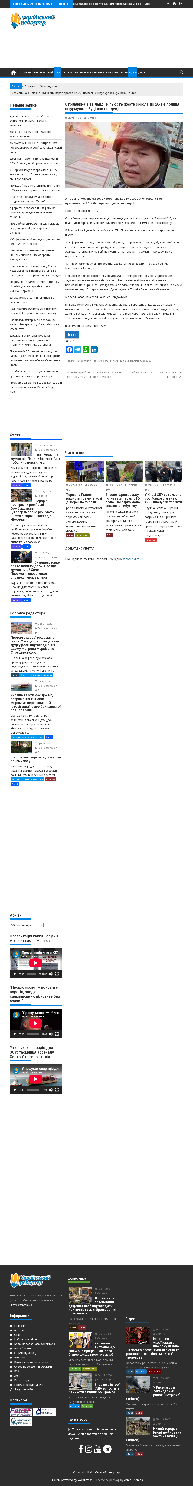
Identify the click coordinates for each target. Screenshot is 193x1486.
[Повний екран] (57, 974)
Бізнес (73, 1327)
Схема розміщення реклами (32, 1366)
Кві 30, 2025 (153, 485)
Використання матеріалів (30, 1362)
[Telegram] (108, 1451)
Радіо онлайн (23, 1389)
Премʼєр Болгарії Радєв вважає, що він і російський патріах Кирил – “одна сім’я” (36, 387)
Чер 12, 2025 (115, 485)
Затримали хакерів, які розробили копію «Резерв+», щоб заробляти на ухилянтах (34, 324)
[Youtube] (98, 1451)
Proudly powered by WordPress (71, 1480)
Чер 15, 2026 (163, 1329)
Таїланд (124, 360)
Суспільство (70, 72)
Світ (57, 72)
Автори (18, 1330)
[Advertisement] (129, 38)
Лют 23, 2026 (76, 485)
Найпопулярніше (25, 1339)
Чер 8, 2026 (44, 491)
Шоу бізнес (154, 1371)
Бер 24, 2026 (45, 623)
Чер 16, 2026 (45, 445)
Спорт (123, 72)
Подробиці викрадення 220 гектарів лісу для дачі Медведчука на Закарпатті (34, 228)
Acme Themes (133, 1480)
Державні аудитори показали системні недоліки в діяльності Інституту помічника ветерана (30, 340)
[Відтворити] (15, 974)
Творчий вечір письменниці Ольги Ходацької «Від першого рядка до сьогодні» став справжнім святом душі (35, 270)
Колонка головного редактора (36, 674)
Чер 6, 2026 (44, 553)
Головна (19, 1325)
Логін (17, 1375)
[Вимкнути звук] (51, 974)
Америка (74, 1406)
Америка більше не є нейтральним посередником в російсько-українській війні (36, 147)
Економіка (97, 72)
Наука (84, 72)
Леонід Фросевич (47, 450)
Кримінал (150, 539)
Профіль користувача (28, 1384)
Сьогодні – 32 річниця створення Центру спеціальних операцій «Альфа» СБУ (32, 254)
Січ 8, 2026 (44, 681)
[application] (36, 962)
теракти (134, 360)
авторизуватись (133, 559)
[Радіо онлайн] (139, 72)
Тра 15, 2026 (104, 1334)
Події (50, 72)
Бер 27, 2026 (104, 1375)
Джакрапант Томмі (107, 360)
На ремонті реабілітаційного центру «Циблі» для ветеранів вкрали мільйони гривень (34, 286)
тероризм (145, 360)
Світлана (92, 485)
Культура (112, 72)
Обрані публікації (25, 1353)
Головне (25, 72)
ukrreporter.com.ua (21, 1304)
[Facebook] (81, 1451)
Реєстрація (21, 1380)
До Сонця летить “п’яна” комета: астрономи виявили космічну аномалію (32, 120)
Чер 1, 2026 (103, 1289)
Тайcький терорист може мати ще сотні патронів (156, 374)
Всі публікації (22, 1348)
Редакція (91, 118)
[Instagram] (89, 1451)
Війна (70, 535)
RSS (16, 1371)
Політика (38, 72)
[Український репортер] (13, 72)
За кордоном (83, 360)
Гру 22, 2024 (44, 743)
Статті (26, 485)
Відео (132, 72)
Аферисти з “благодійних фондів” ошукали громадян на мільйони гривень (32, 212)
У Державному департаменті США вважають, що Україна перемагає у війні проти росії (33, 174)
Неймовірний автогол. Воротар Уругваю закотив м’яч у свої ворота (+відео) (94, 374)
